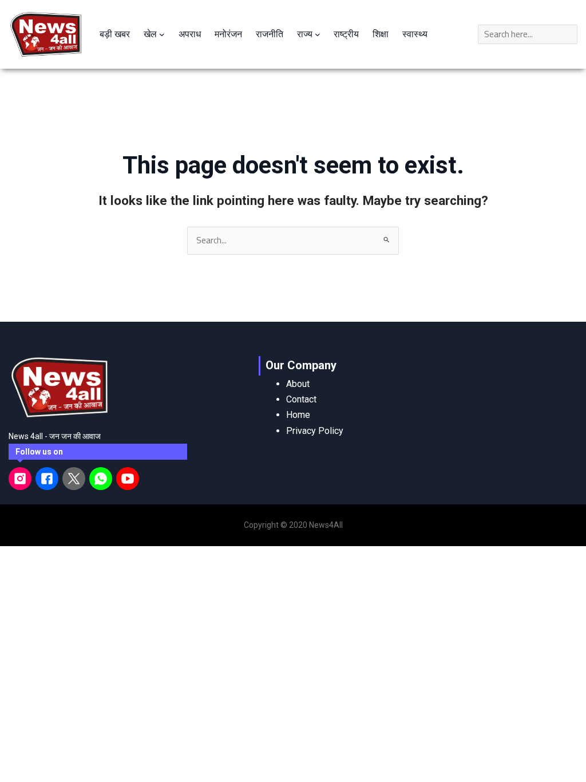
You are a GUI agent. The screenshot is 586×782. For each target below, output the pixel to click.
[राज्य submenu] (317, 34)
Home (298, 414)
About (298, 383)
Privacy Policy (314, 430)
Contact (301, 399)
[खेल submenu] (162, 34)
